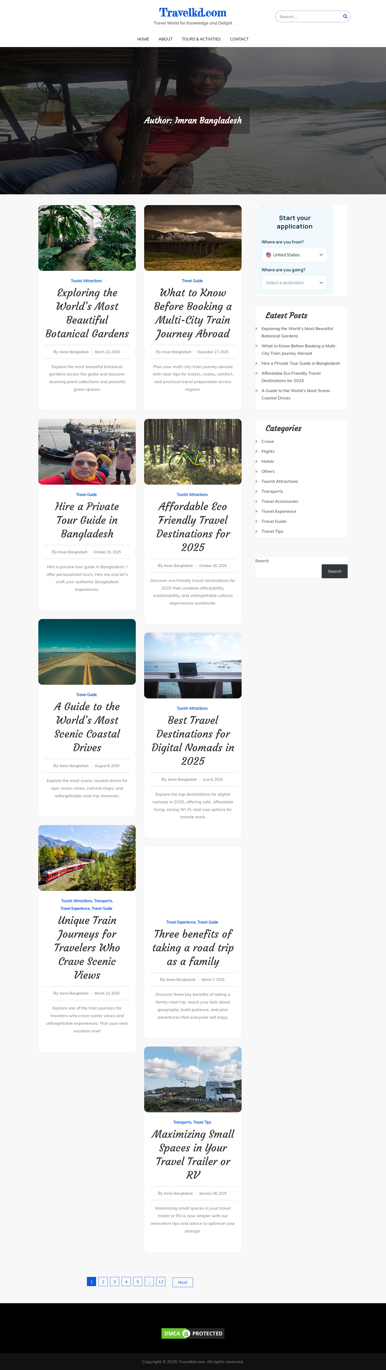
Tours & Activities (201, 39)
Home (143, 39)
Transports (103, 901)
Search (262, 560)
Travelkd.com (192, 12)
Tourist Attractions (86, 280)
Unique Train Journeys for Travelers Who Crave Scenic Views (87, 948)
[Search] (345, 16)
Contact (239, 39)
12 (161, 1281)
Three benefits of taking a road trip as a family (193, 947)
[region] (68, 1331)
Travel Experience (75, 908)
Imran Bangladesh (74, 352)
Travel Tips (202, 1122)
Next (182, 1282)
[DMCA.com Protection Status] (193, 1333)
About (166, 39)
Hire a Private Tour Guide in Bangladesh (87, 520)
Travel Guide (192, 280)
